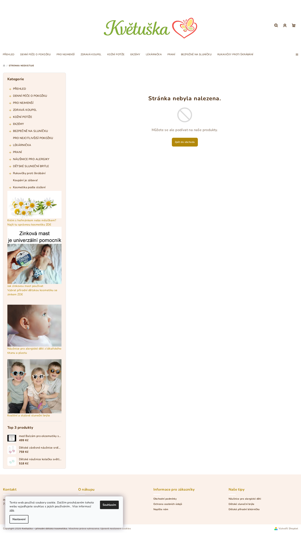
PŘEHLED (19, 89)
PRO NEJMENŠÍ (23, 103)
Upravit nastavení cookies (116, 528)
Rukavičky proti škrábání (29, 173)
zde (11, 510)
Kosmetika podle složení (29, 187)
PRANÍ (17, 152)
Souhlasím (109, 505)
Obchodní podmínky (165, 499)
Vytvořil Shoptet (288, 528)
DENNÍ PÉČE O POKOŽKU (30, 96)
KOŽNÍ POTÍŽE (22, 117)
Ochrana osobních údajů (167, 504)
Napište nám (160, 509)
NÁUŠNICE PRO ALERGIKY (31, 159)
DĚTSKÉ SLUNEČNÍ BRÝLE (31, 166)
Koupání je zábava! (25, 180)
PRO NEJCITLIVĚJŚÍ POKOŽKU (33, 138)
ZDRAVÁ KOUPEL (25, 110)
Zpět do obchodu (185, 142)
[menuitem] (8, 54)
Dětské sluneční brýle (241, 504)
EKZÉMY (18, 124)
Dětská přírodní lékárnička (244, 509)
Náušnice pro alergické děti (245, 499)
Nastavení (18, 519)
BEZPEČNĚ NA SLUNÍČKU (30, 131)
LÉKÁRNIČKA (22, 145)
